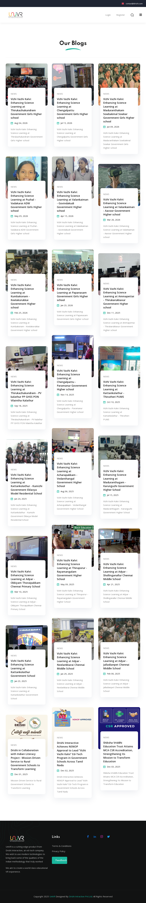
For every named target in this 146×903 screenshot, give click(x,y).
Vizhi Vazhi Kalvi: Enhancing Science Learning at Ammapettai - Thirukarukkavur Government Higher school (118, 298)
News (14, 93)
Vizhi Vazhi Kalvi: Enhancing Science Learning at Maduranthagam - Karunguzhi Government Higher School (118, 480)
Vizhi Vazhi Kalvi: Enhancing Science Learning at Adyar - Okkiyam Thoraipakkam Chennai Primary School (25, 579)
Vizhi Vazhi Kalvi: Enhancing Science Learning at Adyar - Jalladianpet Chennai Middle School (116, 661)
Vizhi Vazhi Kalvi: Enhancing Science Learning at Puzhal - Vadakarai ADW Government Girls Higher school (26, 201)
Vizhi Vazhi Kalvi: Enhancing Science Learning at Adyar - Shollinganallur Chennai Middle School (118, 571)
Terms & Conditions (61, 846)
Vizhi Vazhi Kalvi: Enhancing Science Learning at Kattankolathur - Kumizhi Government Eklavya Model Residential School (26, 484)
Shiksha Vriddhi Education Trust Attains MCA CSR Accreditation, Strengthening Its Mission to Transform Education (118, 752)
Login (108, 15)
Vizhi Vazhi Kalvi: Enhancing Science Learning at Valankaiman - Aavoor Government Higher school (119, 207)
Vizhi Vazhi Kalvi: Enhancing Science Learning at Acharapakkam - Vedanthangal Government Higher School (69, 475)
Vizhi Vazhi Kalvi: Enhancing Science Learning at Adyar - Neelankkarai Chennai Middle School (71, 661)
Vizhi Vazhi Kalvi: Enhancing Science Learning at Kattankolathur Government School (23, 668)
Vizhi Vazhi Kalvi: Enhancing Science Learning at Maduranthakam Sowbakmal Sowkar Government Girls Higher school (118, 110)
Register (120, 15)
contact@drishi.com (134, 3)
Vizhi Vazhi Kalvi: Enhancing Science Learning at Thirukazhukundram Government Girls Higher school (26, 108)
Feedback (61, 860)
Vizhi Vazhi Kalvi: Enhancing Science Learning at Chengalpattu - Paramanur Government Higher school (72, 380)
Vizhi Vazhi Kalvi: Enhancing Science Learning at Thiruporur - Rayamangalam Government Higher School (72, 570)
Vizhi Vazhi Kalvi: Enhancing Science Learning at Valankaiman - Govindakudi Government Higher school (72, 201)
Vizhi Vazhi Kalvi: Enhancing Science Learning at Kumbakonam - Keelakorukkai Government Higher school (23, 296)
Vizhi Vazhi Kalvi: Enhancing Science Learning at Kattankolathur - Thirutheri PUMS (114, 389)
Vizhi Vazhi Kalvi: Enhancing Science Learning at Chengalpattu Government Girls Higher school (72, 108)
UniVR (52, 896)
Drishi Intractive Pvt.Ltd (80, 896)
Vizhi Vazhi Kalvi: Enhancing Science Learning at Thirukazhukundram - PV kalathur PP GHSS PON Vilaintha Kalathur (26, 391)
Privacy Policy (58, 851)
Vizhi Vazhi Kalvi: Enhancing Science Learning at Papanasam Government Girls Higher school (72, 292)
